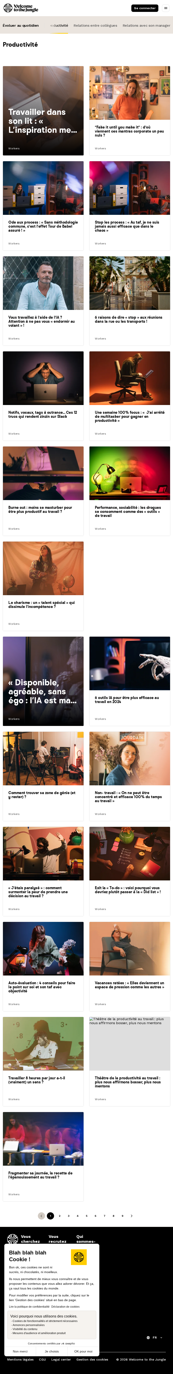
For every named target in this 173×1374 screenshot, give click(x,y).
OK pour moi (83, 1351)
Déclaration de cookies (65, 1306)
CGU (42, 1359)
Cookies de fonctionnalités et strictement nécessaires (45, 1321)
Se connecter (145, 8)
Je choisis (52, 1351)
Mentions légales (20, 1359)
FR (155, 1337)
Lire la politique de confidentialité (29, 1306)
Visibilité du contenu (25, 1329)
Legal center (61, 1359)
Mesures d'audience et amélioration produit (39, 1333)
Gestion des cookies (92, 1359)
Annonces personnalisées (29, 1325)
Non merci (20, 1351)
